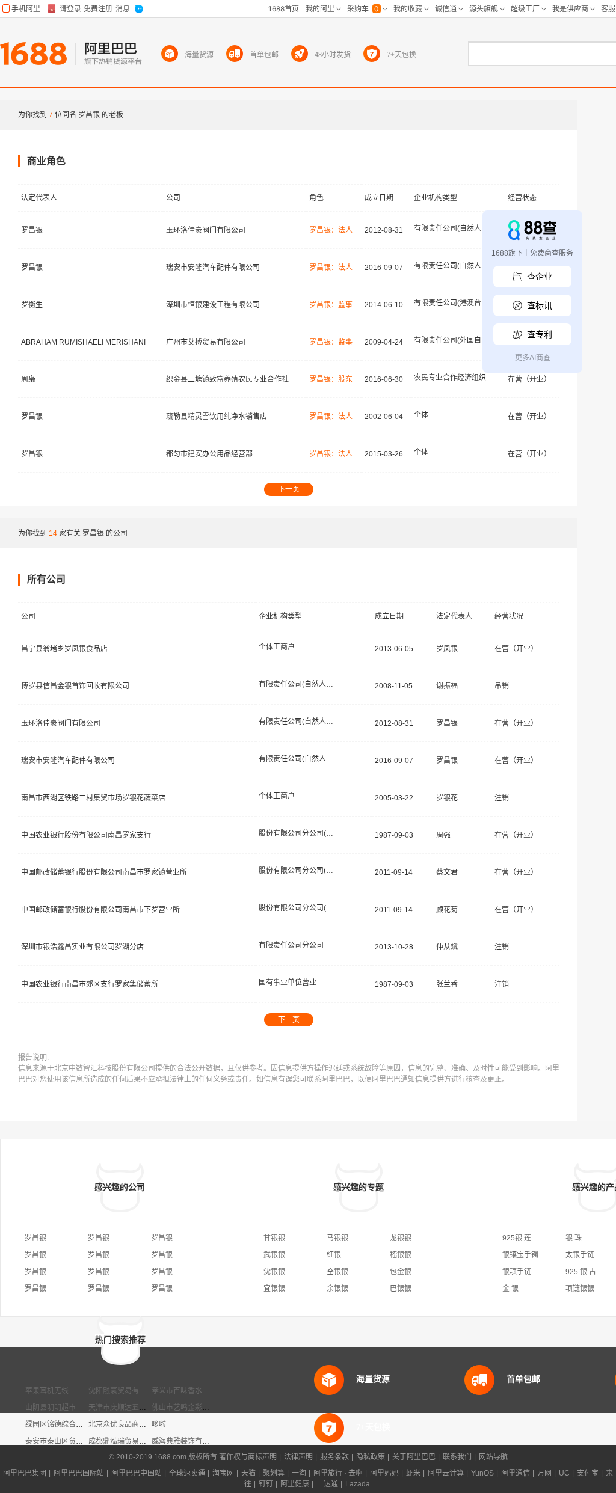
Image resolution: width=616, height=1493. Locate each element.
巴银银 (400, 1288)
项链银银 (579, 1288)
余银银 (337, 1288)
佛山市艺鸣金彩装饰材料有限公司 (206, 1407)
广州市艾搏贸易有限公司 (205, 342)
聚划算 (274, 1473)
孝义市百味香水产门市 (188, 1391)
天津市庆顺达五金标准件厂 (131, 1407)
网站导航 (493, 1457)
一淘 (299, 1473)
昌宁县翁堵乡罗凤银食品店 (64, 649)
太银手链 (579, 1255)
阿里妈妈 (384, 1473)
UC (564, 1473)
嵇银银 (400, 1255)
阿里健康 (294, 1484)
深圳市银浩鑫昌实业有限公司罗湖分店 (82, 947)
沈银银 (274, 1272)
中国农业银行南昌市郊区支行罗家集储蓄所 (89, 984)
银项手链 (516, 1272)
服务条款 (334, 1457)
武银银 (274, 1255)
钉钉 (266, 1484)
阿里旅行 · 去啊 (338, 1473)
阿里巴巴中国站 (136, 1473)
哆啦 (159, 1424)
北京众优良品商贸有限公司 (131, 1424)
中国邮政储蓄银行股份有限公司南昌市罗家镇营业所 (104, 872)
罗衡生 (32, 305)
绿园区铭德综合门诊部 (61, 1424)
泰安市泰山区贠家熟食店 (65, 1441)
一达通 (327, 1484)
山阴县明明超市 (50, 1407)
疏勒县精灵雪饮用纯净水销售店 (216, 416)
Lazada (357, 1484)
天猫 (248, 1473)
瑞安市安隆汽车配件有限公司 (213, 267)
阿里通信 (515, 1473)
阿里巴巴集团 (24, 1473)
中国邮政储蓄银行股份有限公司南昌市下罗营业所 (100, 910)
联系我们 (457, 1457)
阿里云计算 (446, 1473)
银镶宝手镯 (520, 1255)
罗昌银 (32, 230)
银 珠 (573, 1238)
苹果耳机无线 (47, 1391)
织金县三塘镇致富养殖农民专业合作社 (227, 379)
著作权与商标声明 (248, 1457)
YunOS (482, 1473)
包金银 (400, 1272)
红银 (334, 1255)
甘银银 (274, 1238)
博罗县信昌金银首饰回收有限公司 (75, 686)
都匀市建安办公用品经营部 (209, 454)
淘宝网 (223, 1473)
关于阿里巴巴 (414, 1457)
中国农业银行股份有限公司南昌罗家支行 (86, 835)
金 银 (510, 1288)
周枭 (28, 379)
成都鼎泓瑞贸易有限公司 (128, 1441)
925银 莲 (516, 1238)
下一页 (289, 489)
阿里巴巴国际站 (79, 1473)
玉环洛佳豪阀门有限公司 (205, 230)
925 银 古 (580, 1272)
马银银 (337, 1238)
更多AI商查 (532, 358)
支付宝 (588, 1473)
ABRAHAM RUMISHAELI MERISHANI (83, 342)
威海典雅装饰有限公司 (188, 1441)
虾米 (413, 1473)
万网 (544, 1473)
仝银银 (337, 1272)
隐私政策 (370, 1457)
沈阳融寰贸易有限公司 (124, 1391)
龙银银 (400, 1238)
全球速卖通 (187, 1473)
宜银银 (274, 1288)
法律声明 (298, 1457)
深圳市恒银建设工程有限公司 (213, 305)
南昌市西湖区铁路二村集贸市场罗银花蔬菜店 (93, 798)
